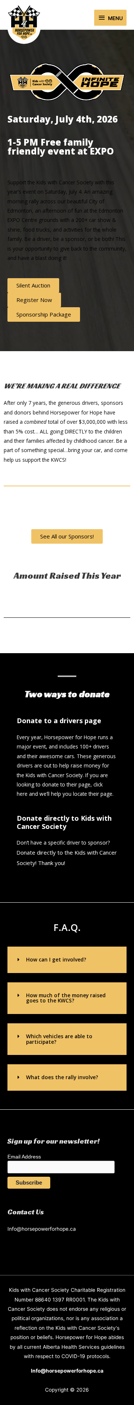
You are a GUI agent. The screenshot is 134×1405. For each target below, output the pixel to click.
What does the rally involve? (62, 1077)
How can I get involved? (56, 959)
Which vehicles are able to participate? (59, 1039)
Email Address (24, 1157)
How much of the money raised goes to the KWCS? (66, 998)
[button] (67, 960)
